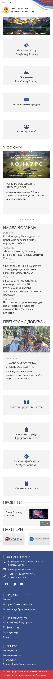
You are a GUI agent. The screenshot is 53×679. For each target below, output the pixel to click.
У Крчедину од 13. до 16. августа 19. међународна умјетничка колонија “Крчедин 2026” (22, 269)
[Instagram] (14, 584)
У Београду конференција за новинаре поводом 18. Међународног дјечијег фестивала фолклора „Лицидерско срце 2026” (23, 287)
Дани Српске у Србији (14, 514)
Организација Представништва (19, 609)
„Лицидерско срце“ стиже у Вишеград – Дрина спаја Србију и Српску (23, 255)
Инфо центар (10, 650)
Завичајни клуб (11, 632)
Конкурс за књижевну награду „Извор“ (20, 185)
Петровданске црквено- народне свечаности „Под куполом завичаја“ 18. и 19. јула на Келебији (23, 307)
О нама (6, 599)
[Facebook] (6, 584)
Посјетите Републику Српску (17, 622)
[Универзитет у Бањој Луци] (13, 539)
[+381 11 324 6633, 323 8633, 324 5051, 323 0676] (5, 576)
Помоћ (6, 637)
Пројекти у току (11, 627)
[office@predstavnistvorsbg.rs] (5, 569)
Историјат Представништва (17, 604)
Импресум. (40, 675)
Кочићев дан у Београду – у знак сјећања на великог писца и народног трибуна (22, 240)
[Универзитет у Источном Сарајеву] (39, 539)
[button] (20, 219)
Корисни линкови (12, 655)
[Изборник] (43, 10)
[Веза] (6, 10)
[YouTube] (21, 584)
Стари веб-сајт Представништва (19, 664)
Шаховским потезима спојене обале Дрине (21, 365)
